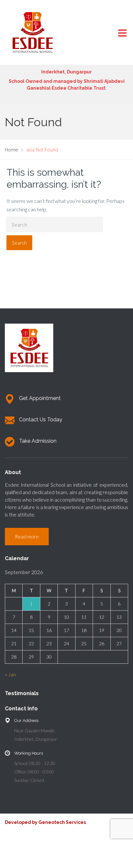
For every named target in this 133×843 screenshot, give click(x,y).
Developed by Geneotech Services (45, 822)
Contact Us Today (40, 419)
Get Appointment (40, 398)
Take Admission (37, 441)
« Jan (10, 674)
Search (19, 243)
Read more (27, 536)
